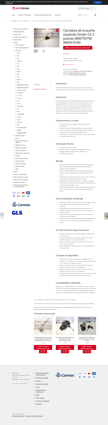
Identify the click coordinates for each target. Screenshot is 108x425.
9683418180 (83, 74)
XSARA (19, 130)
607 (18, 82)
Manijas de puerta (20, 145)
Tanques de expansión (21, 158)
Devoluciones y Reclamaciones (43, 15)
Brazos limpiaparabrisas (21, 47)
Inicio (15, 21)
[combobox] (87, 8)
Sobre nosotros (40, 398)
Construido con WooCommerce (34, 416)
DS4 (18, 125)
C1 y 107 (19, 95)
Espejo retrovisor (20, 135)
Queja (37, 395)
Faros (17, 138)
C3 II (18, 101)
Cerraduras (25, 21)
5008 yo (19, 79)
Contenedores (17, 39)
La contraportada (22, 127)
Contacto (38, 381)
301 (18, 63)
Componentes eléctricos (74, 73)
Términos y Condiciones (24, 15)
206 (18, 55)
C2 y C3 (19, 98)
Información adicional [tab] (40, 89)
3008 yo (19, 61)
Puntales (17, 155)
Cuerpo (19, 21)
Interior (16, 171)
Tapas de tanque (20, 161)
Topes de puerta (19, 166)
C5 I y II (19, 117)
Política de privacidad (42, 378)
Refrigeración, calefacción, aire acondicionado (21, 185)
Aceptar (98, 2)
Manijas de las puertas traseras (21, 141)
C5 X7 (18, 119)
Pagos (38, 387)
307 (18, 66)
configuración (9, 3)
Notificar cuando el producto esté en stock (77, 48)
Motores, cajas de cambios (21, 179)
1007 (18, 53)
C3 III (18, 103)
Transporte (58, 15)
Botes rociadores (20, 45)
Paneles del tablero (20, 150)
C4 (30, 21)
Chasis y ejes (17, 34)
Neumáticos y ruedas (19, 182)
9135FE (70, 74)
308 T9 (19, 71)
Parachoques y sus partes (22, 153)
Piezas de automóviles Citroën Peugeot (42, 374)
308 (18, 69)
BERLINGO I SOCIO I (22, 85)
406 (18, 74)
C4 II (18, 111)
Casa (13, 15)
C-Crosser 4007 (21, 90)
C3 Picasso (20, 106)
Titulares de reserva (20, 163)
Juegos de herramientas (20, 174)
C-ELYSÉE (20, 93)
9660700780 (76, 74)
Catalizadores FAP (19, 31)
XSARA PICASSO (21, 133)
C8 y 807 (19, 122)
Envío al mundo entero (42, 384)
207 (18, 58)
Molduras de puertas (21, 147)
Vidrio (17, 169)
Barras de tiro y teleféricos (21, 29)
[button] (57, 30)
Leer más (43, 352)
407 (18, 77)
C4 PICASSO (20, 114)
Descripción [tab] (37, 84)
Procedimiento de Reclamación (41, 391)
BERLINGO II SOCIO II (23, 87)
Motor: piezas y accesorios (21, 177)
